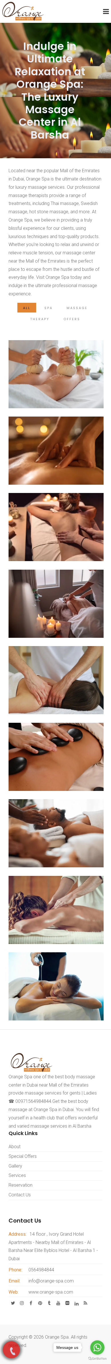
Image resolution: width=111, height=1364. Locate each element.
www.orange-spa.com (50, 1292)
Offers (71, 319)
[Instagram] (22, 1303)
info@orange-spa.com (51, 1281)
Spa (48, 308)
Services (17, 1175)
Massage (77, 308)
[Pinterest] (40, 1303)
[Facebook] (31, 1303)
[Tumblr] (49, 1303)
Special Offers (23, 1156)
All (26, 308)
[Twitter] (13, 1303)
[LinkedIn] (76, 1303)
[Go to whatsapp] (97, 1347)
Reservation (20, 1185)
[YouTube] (58, 1303)
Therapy (40, 319)
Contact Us (20, 1194)
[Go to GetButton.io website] (97, 1358)
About (14, 1146)
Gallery (15, 1166)
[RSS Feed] (85, 1303)
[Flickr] (67, 1303)
